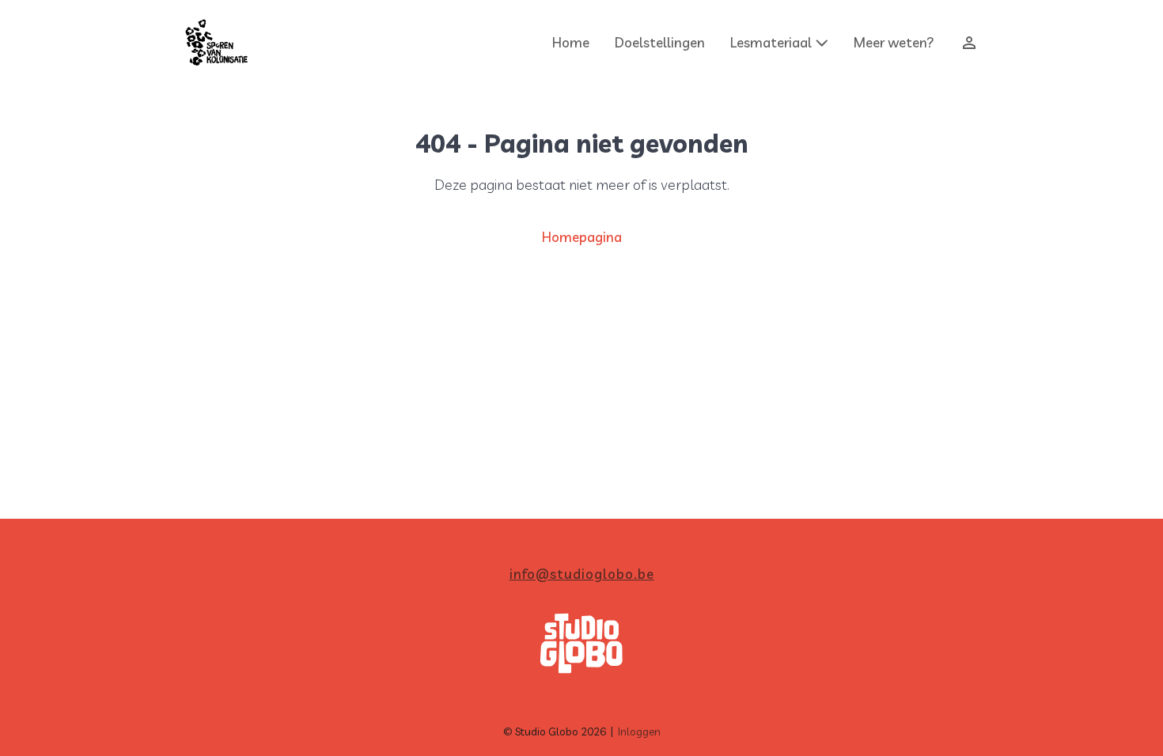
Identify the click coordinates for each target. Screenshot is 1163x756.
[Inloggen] (963, 42)
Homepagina (582, 237)
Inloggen (639, 731)
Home (570, 42)
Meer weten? (894, 42)
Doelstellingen (660, 42)
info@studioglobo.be (582, 573)
